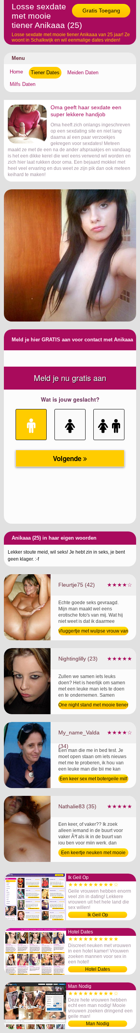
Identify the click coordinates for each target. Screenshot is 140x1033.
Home (16, 72)
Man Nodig (97, 1023)
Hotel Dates (97, 969)
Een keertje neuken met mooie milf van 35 (93, 853)
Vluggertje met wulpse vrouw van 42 (93, 631)
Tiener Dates (45, 72)
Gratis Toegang (101, 10)
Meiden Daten (82, 72)
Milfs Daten (22, 84)
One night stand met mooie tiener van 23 (93, 705)
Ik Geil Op (98, 915)
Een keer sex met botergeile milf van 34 (93, 779)
